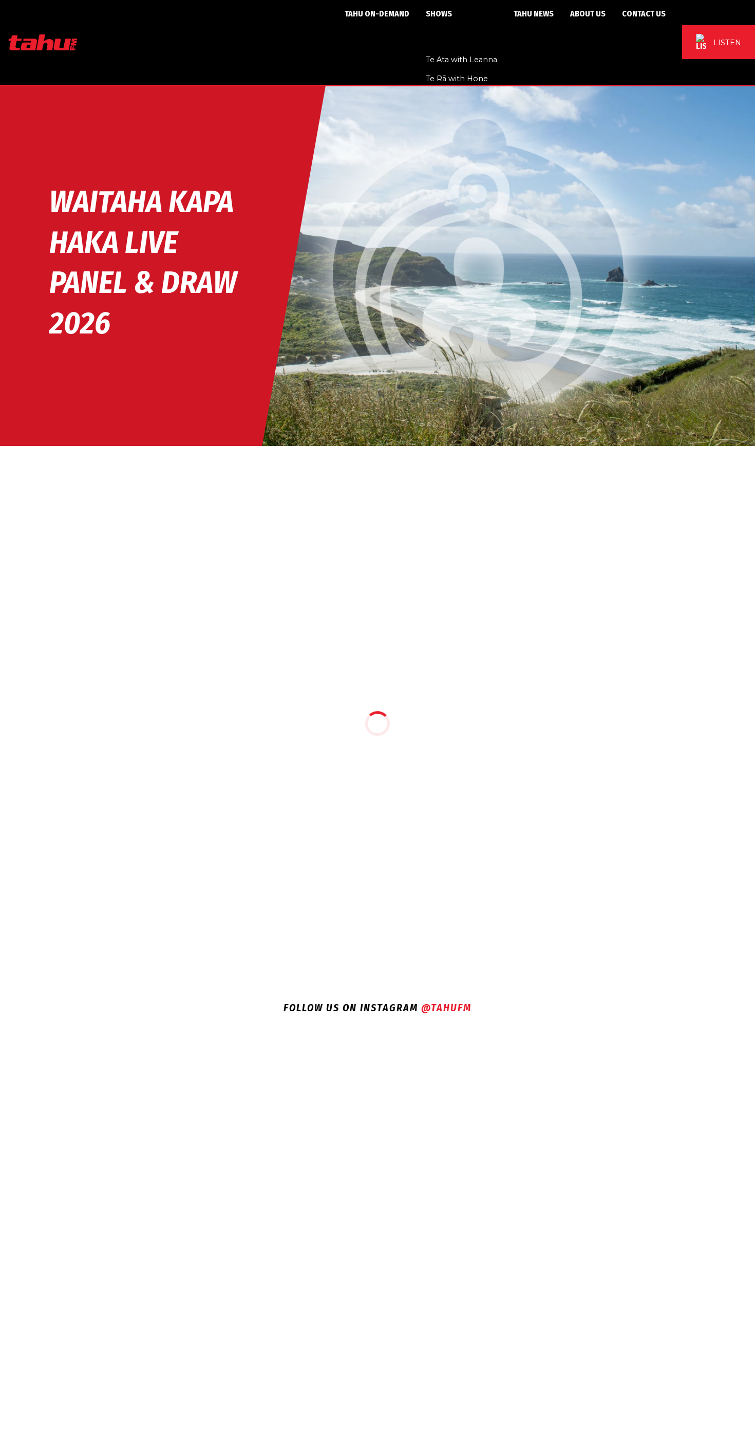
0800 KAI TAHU (385, 1195)
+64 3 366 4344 (393, 1174)
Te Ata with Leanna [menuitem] (461, 59)
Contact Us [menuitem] (644, 13)
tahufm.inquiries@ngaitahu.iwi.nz (390, 1152)
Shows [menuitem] (439, 13)
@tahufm (446, 1007)
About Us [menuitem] (588, 13)
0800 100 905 (415, 1208)
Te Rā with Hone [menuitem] (457, 78)
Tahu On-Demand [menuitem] (377, 13)
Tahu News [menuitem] (534, 13)
